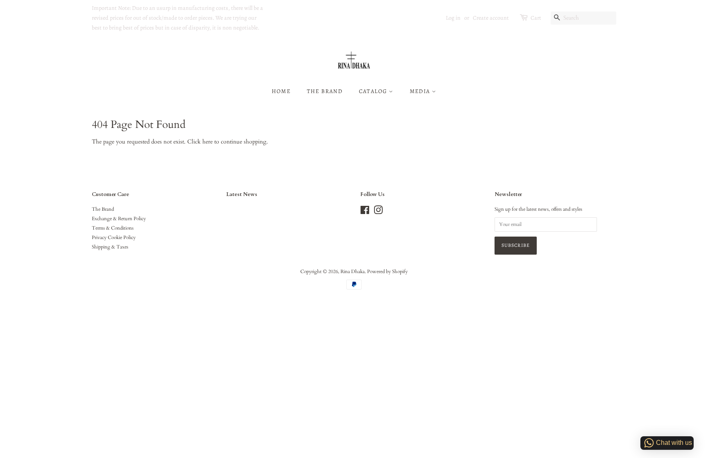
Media (421, 91)
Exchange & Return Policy (119, 218)
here (207, 142)
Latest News (241, 194)
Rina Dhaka (352, 271)
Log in (453, 18)
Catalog (374, 91)
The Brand (325, 91)
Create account (491, 18)
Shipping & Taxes (110, 247)
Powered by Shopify (387, 271)
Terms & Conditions (113, 228)
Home (281, 91)
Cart (536, 18)
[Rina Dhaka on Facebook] (365, 212)
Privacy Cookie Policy (114, 237)
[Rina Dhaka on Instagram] (378, 212)
